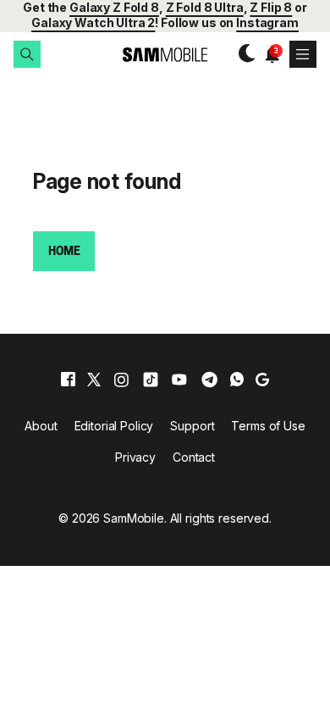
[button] (27, 54)
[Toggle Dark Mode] (242, 54)
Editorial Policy (114, 425)
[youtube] (179, 379)
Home (64, 252)
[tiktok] (150, 379)
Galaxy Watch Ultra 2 (93, 22)
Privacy (135, 457)
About (41, 425)
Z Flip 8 (271, 7)
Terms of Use (268, 425)
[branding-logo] (165, 54)
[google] (262, 379)
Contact (194, 457)
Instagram (267, 22)
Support (192, 425)
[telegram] (209, 379)
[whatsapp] (237, 379)
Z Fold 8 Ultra (205, 7)
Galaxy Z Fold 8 (114, 7)
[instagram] (121, 379)
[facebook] (68, 379)
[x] (94, 379)
